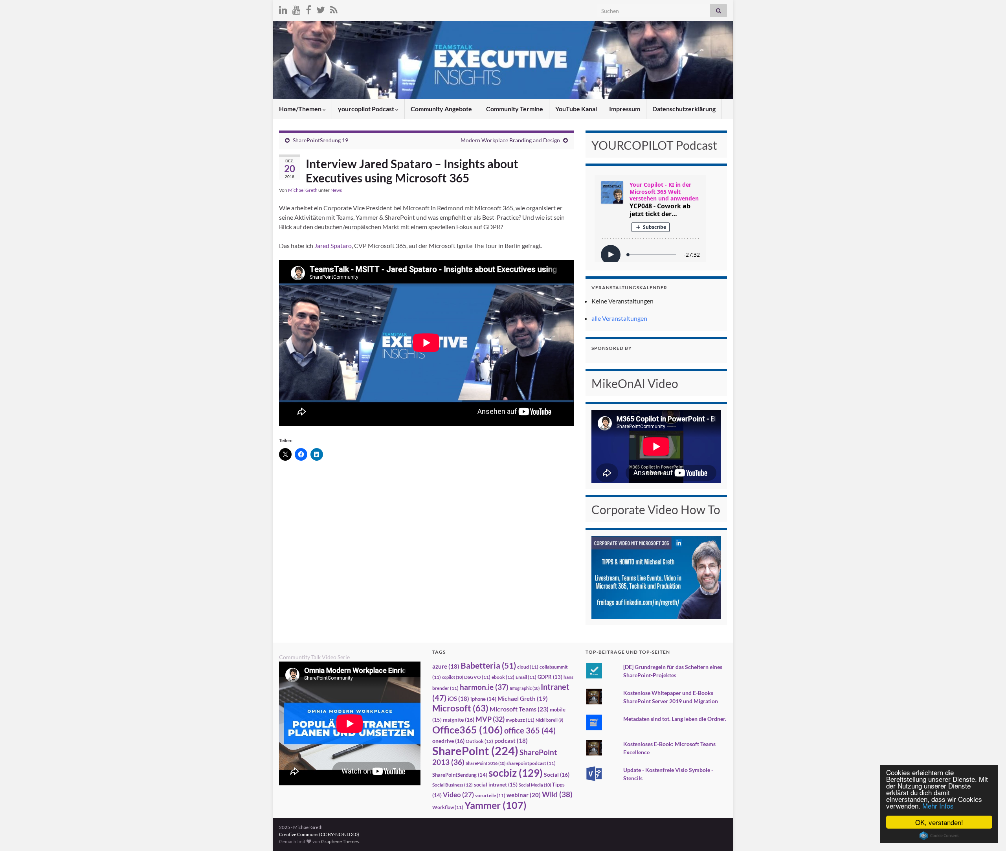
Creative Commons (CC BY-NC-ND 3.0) (319, 834)
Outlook (479, 741)
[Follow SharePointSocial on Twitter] (320, 8)
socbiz (515, 772)
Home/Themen (301, 108)
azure (445, 666)
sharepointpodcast (531, 763)
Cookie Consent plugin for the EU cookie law (939, 835)
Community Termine (514, 108)
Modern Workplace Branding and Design (510, 140)
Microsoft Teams (519, 709)
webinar (524, 794)
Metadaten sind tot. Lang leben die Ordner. (674, 718)
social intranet (496, 784)
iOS (458, 698)
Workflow (447, 807)
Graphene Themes (340, 841)
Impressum (624, 108)
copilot (452, 677)
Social (556, 774)
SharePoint (475, 750)
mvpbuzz (520, 720)
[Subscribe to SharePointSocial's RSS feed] (334, 8)
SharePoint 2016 (485, 763)
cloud (527, 667)
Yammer (495, 805)
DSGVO (477, 677)
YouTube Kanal (576, 108)
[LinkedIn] (283, 8)
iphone (483, 699)
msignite (458, 719)
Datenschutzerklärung (684, 108)
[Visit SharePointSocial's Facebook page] (308, 8)
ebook (503, 677)
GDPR (550, 677)
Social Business (452, 785)
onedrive (448, 740)
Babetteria (488, 665)
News (336, 190)
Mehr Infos (938, 806)
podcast (511, 740)
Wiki (557, 794)
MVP (490, 719)
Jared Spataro (333, 245)
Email (526, 677)
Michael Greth (303, 190)
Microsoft (460, 708)
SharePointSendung (459, 775)
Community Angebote (441, 108)
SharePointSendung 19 (320, 140)
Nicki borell (549, 719)
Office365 (467, 729)
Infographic (525, 688)
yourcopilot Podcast (366, 108)
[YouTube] (296, 8)
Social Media (535, 784)
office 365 (530, 730)
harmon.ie (484, 687)
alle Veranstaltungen (619, 318)
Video (458, 794)
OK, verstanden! (939, 822)
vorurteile (490, 795)
